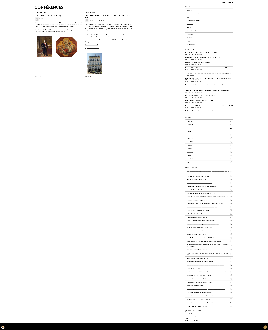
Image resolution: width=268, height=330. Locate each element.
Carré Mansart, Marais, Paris (209, 268)
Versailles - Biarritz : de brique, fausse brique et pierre (209, 183)
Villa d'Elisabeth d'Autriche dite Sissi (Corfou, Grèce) (209, 282)
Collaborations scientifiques (193, 20)
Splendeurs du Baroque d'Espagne (209, 285)
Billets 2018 (209, 141)
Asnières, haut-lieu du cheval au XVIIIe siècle (209, 231)
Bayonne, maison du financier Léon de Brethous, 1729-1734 (209, 193)
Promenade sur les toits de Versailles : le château (209, 299)
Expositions (189, 37)
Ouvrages (189, 41)
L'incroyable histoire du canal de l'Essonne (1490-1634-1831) (201, 95)
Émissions (189, 27)
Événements (190, 34)
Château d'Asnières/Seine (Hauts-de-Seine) (209, 217)
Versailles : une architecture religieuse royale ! (197, 62)
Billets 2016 (209, 148)
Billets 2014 (209, 155)
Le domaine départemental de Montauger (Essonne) (209, 275)
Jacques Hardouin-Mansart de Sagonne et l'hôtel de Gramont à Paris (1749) (209, 203)
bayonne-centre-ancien (92, 48)
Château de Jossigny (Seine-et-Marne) (209, 213)
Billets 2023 (43, 12)
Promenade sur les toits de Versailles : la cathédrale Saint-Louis (209, 302)
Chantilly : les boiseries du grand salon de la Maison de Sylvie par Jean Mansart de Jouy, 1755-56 (209, 253)
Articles (189, 17)
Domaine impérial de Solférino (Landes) (209, 189)
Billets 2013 (209, 158)
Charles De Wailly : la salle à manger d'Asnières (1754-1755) (209, 220)
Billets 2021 (209, 131)
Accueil (223, 2)
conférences (58, 24)
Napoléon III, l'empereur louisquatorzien (209, 179)
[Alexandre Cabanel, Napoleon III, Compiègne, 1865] (44, 46)
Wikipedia (189, 10)
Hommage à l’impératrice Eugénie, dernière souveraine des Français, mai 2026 (206, 68)
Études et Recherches (192, 30)
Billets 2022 (209, 128)
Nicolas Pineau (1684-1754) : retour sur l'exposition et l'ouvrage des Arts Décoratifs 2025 (209, 105)
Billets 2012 (209, 162)
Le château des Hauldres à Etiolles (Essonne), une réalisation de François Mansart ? (209, 272)
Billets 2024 (209, 121)
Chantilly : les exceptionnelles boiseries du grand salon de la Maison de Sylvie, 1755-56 (208, 73)
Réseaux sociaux (191, 44)
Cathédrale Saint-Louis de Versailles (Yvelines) (209, 210)
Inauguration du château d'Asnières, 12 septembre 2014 (209, 227)
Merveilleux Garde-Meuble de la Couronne (209, 249)
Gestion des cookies (134, 328)
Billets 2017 (209, 145)
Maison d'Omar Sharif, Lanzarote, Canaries (209, 306)
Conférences (190, 24)
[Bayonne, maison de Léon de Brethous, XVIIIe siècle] (94, 63)
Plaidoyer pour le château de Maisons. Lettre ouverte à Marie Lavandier (204, 85)
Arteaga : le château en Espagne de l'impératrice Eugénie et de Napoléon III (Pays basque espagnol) (209, 171)
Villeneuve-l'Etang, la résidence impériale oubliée (209, 176)
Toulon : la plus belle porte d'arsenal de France (209, 278)
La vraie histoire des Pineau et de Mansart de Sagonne (199, 100)
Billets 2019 (209, 138)
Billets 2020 (209, 135)
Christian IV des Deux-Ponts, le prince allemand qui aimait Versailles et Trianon (209, 265)
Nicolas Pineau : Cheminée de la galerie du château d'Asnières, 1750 (209, 224)
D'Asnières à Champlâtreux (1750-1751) (209, 234)
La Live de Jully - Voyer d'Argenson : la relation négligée (200, 111)
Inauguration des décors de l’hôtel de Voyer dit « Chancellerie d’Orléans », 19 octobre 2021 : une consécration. (209, 245)
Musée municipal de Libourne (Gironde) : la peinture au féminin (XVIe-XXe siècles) (209, 289)
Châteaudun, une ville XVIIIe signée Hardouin (209, 200)
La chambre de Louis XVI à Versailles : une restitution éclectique (202, 57)
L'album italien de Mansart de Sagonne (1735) (209, 258)
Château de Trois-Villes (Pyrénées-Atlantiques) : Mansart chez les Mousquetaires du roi (209, 196)
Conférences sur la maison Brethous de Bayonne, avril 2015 (108, 16)
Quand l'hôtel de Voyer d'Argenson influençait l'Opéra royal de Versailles (209, 241)
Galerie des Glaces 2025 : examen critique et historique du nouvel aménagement (207, 90)
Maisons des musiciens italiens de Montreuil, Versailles (209, 261)
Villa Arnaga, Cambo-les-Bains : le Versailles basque (209, 292)
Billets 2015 (92, 12)
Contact (230, 2)
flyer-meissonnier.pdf (91, 45)
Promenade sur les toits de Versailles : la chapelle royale (209, 295)
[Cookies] (3, 327)
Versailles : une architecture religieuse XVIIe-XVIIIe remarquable (209, 207)
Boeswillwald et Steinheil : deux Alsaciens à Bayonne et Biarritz (209, 186)
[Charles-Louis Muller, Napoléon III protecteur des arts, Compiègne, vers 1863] (66, 46)
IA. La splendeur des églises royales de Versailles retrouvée (201, 52)
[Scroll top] (265, 327)
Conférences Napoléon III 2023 (48, 16)
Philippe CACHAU (44, 18)
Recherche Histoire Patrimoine (194, 13)
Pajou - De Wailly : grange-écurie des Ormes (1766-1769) (209, 237)
